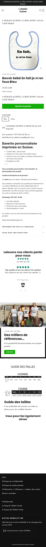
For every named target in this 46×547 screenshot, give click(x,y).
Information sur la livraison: (18, 227)
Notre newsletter (12, 518)
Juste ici (9, 352)
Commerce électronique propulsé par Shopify (23, 544)
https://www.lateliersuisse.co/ (12, 220)
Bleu (5, 119)
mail (33, 188)
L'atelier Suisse (23, 10)
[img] (23, 258)
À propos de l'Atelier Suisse (12, 509)
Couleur (6, 115)
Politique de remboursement (12, 485)
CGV (4, 477)
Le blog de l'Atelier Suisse (12, 505)
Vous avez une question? (15, 233)
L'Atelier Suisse (9, 74)
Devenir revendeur (9, 493)
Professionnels (7, 501)
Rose (13, 119)
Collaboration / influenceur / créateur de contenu (21, 489)
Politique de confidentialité (12, 481)
